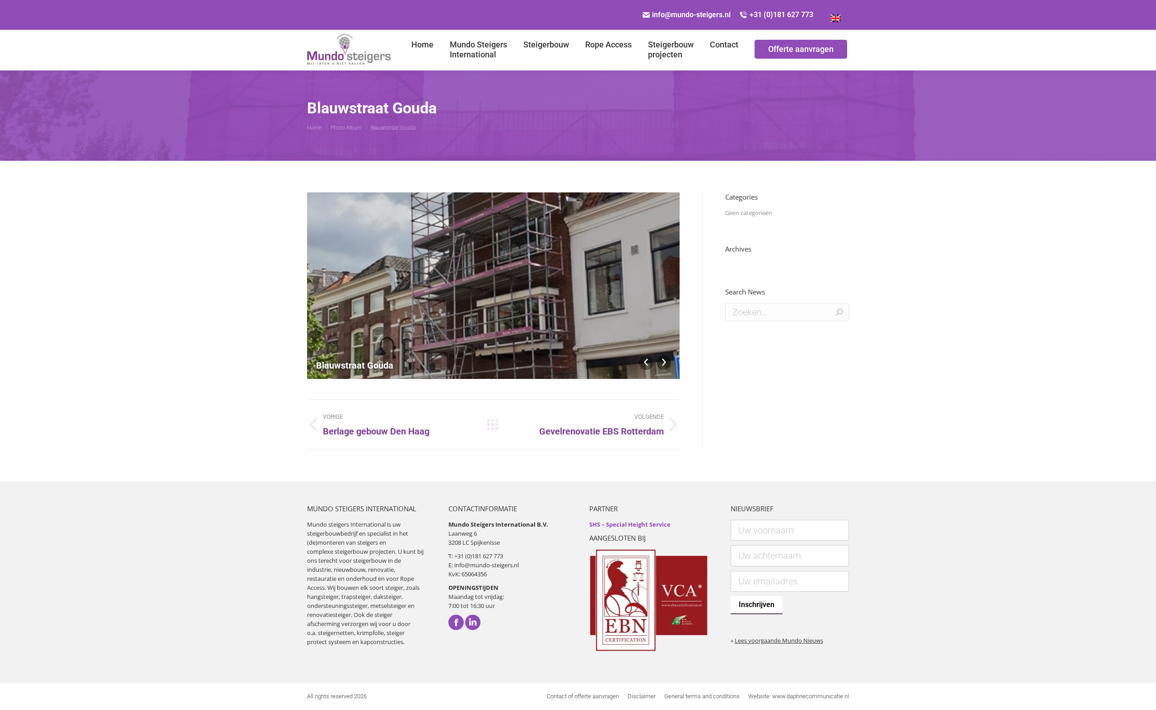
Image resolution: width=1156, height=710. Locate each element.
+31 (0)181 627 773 (781, 14)
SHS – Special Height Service (630, 524)
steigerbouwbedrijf (332, 533)
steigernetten (336, 633)
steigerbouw (351, 551)
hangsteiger (323, 597)
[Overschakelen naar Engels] (835, 15)
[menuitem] (422, 50)
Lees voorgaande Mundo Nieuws (779, 640)
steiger (394, 588)
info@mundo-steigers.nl (691, 14)
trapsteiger (356, 597)
